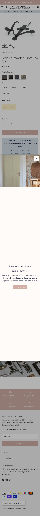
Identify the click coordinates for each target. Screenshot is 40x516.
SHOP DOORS (20, 287)
